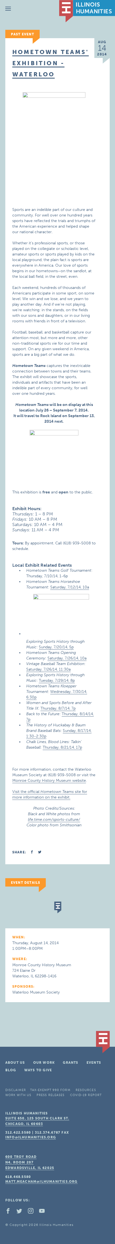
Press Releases (50, 1095)
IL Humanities (87, 11)
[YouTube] (44, 1212)
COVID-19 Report (86, 1095)
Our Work (44, 1063)
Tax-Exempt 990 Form (50, 1090)
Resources (86, 1090)
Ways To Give (38, 1070)
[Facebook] (10, 1212)
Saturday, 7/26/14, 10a (67, 658)
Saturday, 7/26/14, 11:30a (48, 669)
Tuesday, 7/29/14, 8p (57, 680)
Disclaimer (15, 1090)
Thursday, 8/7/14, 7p (58, 708)
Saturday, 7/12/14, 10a (69, 587)
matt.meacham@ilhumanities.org (41, 1182)
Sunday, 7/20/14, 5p (56, 647)
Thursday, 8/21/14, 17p (62, 747)
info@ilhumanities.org (30, 1137)
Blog (10, 1070)
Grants (70, 1063)
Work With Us (18, 1095)
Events (94, 1063)
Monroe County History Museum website (49, 780)
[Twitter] (21, 1212)
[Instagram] (33, 1212)
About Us (15, 1063)
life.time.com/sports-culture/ (54, 819)
